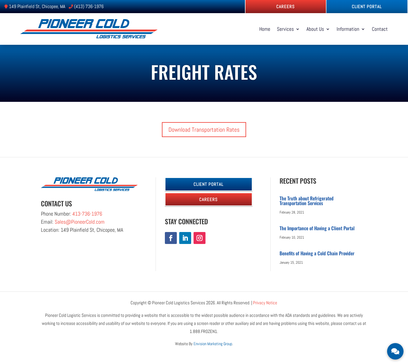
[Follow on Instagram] (199, 238)
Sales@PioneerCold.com (80, 221)
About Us (315, 29)
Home (264, 29)
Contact (380, 29)
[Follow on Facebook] (171, 238)
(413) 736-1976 (89, 6)
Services (285, 29)
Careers (285, 6)
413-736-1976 (87, 213)
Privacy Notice (265, 302)
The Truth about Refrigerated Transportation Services (307, 201)
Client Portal (367, 6)
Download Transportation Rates (204, 129)
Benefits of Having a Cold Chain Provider (317, 253)
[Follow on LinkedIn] (185, 238)
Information (348, 29)
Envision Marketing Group (213, 343)
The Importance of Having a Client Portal (317, 228)
